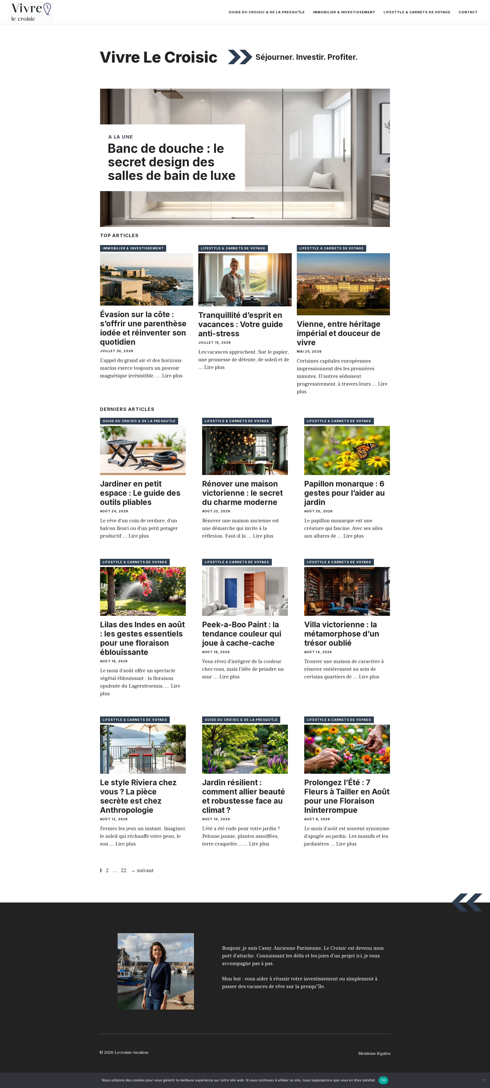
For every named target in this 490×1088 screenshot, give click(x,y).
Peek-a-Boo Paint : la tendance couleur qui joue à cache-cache (241, 633)
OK (383, 1080)
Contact (468, 12)
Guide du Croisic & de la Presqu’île (267, 12)
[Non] (483, 1080)
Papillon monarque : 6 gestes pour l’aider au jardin (344, 493)
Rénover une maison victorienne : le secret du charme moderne (242, 493)
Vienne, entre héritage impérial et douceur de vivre (339, 333)
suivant (142, 870)
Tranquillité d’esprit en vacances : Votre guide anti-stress (240, 324)
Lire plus (172, 376)
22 (124, 870)
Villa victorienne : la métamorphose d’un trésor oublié (341, 633)
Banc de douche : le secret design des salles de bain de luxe (172, 162)
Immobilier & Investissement (344, 12)
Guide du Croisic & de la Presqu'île (139, 421)
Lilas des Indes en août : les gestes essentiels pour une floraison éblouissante (142, 638)
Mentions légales (374, 1053)
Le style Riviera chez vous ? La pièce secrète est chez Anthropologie (138, 796)
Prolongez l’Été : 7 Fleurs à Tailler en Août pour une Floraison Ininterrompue (346, 796)
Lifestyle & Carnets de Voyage (417, 12)
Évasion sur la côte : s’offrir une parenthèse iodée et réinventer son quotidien (143, 328)
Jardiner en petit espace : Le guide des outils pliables (140, 493)
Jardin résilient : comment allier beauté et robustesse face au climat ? (243, 796)
